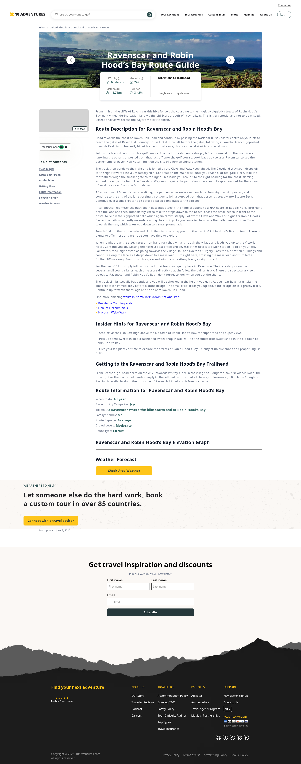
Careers (137, 715)
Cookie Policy (239, 755)
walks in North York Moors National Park (152, 297)
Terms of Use (191, 755)
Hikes (42, 27)
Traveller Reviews (143, 702)
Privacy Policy (170, 755)
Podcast (137, 709)
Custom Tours (217, 14)
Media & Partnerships (205, 715)
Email (111, 595)
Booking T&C (166, 702)
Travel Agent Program (205, 709)
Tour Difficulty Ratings (172, 715)
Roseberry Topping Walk (115, 303)
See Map (80, 129)
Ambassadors (200, 702)
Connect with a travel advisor (51, 521)
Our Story (138, 696)
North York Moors (99, 27)
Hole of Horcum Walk (113, 308)
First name (115, 580)
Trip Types (164, 722)
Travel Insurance (168, 729)
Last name (159, 580)
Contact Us (231, 702)
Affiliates (197, 696)
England (79, 27)
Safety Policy (166, 709)
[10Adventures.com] (27, 14)
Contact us (284, 5)
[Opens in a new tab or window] (218, 737)
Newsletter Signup (236, 696)
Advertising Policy (215, 755)
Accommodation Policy (173, 696)
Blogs (234, 14)
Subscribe (150, 612)
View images (46, 169)
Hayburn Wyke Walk (112, 312)
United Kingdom (59, 27)
